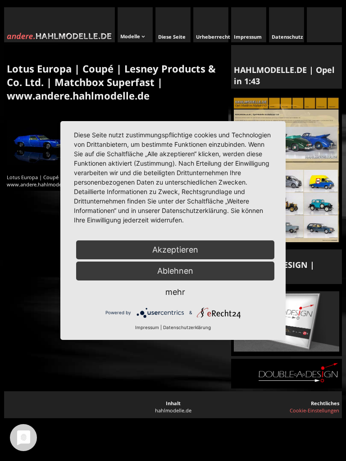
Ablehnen (175, 271)
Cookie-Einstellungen (314, 410)
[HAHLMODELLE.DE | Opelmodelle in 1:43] (286, 240)
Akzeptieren (175, 249)
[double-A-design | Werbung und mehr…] (286, 349)
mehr (175, 292)
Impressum (147, 327)
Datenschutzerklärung (187, 327)
